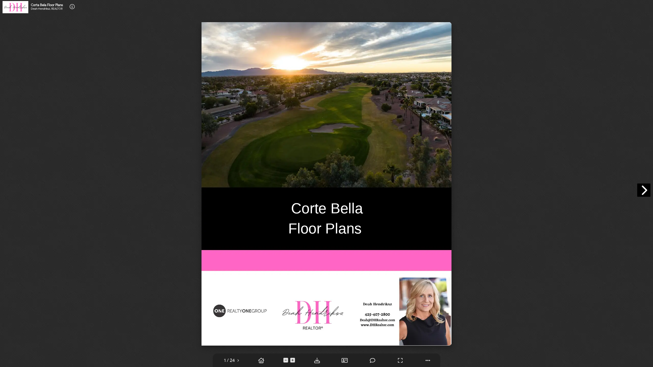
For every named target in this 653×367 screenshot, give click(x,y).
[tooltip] (229, 360)
